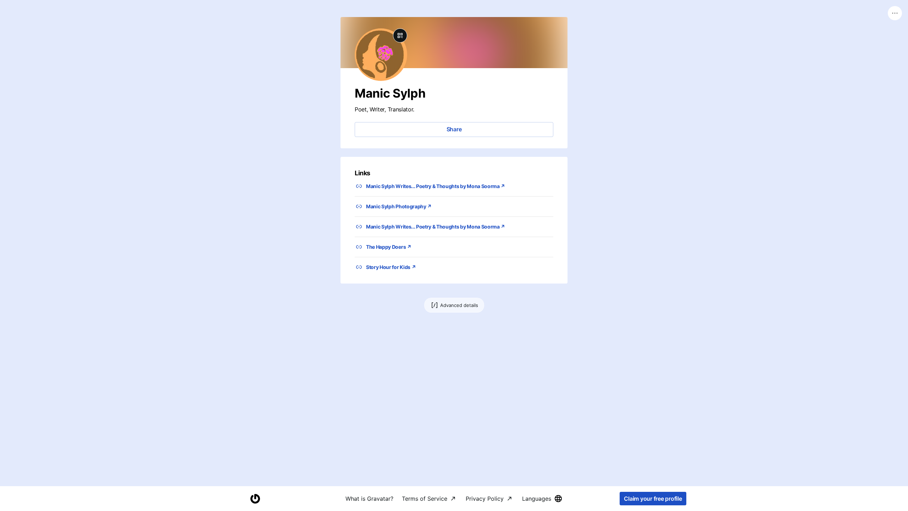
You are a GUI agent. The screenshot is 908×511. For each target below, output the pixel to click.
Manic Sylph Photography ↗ (399, 206)
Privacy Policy (485, 498)
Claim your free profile (653, 498)
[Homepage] (255, 499)
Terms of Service (424, 498)
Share (454, 129)
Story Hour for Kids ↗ (391, 267)
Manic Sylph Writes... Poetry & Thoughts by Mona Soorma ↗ (435, 186)
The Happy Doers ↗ (388, 247)
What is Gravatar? (369, 498)
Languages (536, 498)
